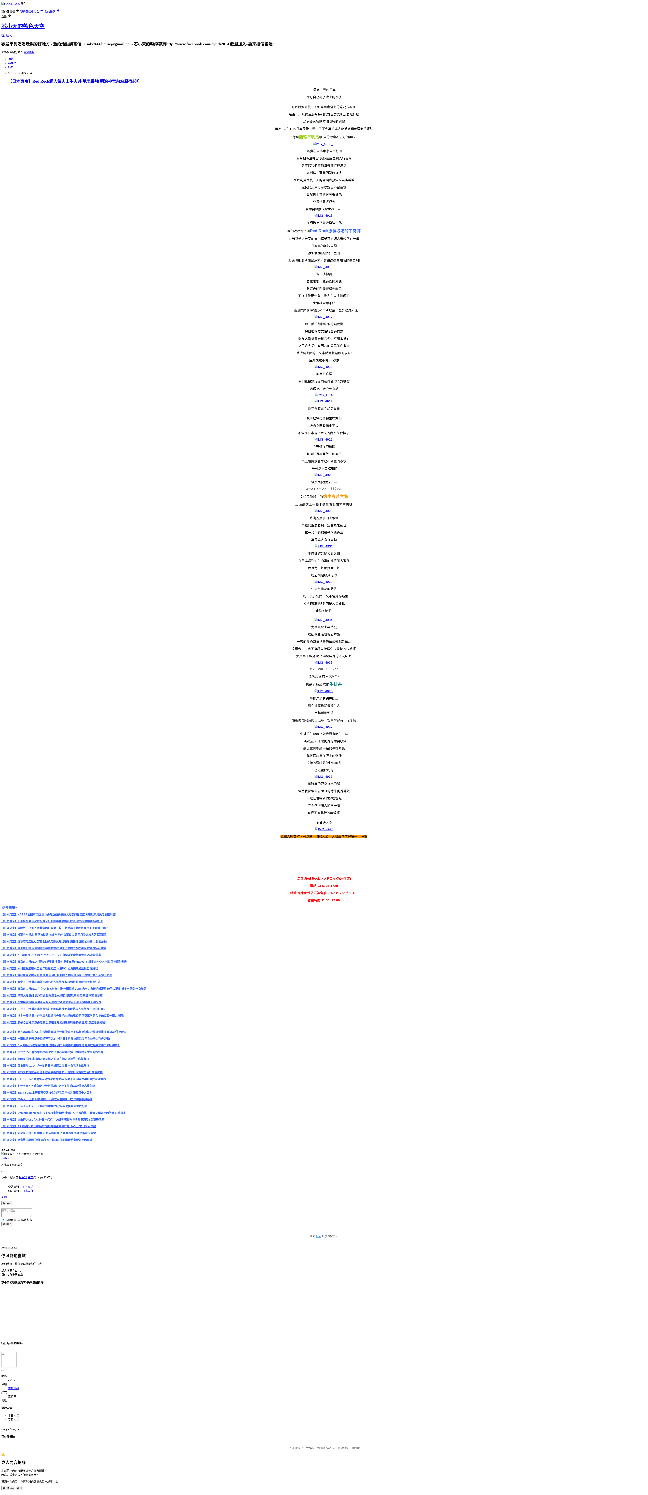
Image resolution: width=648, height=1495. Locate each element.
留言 (30, 1177)
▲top (4, 1196)
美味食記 (27, 1186)
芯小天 (5, 1158)
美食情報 (29, 52)
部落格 (12, 63)
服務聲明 (356, 1448)
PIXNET (299, 1448)
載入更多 (7, 1203)
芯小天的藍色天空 (23, 26)
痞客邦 (23, 1177)
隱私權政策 (343, 1448)
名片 (11, 67)
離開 (19, 1488)
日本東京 (27, 1190)
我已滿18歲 (8, 1488)
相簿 (11, 59)
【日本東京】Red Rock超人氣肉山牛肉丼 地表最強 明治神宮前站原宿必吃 (74, 81)
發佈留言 (7, 1224)
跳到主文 (6, 35)
